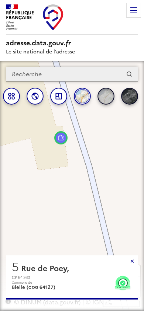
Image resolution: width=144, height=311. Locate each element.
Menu (133, 10)
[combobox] (72, 74)
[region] (72, 186)
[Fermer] (132, 261)
